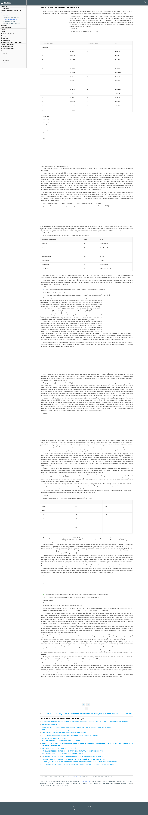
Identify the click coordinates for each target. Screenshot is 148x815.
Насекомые (4, 38)
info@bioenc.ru (6, 62)
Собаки (3, 51)
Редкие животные (7, 46)
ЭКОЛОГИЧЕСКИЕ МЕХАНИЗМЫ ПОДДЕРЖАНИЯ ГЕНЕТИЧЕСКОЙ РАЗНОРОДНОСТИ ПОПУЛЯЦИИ (74, 756)
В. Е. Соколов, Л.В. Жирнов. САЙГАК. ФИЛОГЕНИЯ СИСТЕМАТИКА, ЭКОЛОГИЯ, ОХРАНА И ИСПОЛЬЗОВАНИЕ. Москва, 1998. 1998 (89, 714)
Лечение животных (7, 34)
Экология (4, 53)
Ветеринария (5, 8)
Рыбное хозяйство (8, 21)
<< (143, 4)
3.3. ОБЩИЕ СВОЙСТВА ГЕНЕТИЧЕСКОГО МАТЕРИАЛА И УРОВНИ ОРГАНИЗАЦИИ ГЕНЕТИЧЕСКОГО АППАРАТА (78, 765)
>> (146, 4)
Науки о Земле (5, 40)
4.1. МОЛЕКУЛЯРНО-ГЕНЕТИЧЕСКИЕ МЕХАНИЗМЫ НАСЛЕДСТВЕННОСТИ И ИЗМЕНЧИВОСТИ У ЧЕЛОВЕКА (76, 727)
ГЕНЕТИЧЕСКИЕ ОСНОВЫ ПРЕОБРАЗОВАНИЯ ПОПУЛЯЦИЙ (61, 741)
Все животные (6, 13)
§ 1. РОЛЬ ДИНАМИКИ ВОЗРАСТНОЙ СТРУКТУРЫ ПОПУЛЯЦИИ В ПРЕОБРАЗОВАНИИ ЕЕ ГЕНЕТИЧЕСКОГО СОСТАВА (80, 762)
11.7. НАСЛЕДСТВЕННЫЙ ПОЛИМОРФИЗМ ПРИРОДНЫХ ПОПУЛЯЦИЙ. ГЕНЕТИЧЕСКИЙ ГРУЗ (72, 751)
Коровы (3, 29)
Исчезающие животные (10, 19)
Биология (4, 6)
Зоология (5, 15)
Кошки (3, 31)
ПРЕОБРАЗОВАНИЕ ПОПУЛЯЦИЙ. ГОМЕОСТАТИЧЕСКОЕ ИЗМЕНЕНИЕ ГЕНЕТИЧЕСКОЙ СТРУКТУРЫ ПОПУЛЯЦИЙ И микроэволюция (85, 721)
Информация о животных (10, 17)
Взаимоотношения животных (11, 11)
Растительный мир (7, 44)
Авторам (76, 810)
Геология (4, 25)
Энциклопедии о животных (11, 23)
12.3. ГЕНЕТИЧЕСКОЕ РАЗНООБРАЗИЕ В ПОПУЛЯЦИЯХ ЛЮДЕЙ (62, 754)
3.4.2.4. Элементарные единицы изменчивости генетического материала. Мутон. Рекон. (70, 735)
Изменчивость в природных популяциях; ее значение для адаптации (64, 732)
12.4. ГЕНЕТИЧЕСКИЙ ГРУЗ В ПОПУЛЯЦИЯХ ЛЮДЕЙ (59, 748)
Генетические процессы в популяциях (54, 738)
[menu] (2, 3)
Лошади (3, 36)
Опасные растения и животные (11, 42)
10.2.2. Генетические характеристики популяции (57, 730)
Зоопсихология (6, 27)
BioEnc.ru (7, 3)
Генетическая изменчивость (51, 724)
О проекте (76, 806)
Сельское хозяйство (7, 49)
